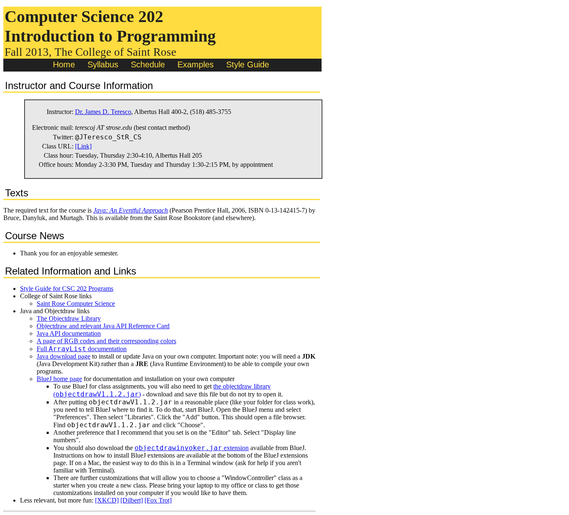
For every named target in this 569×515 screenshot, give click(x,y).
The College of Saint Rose (115, 52)
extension (192, 447)
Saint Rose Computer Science (76, 303)
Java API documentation (69, 333)
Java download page (63, 356)
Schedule (148, 64)
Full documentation (82, 348)
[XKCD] (107, 500)
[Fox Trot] (158, 500)
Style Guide (247, 64)
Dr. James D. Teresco (103, 111)
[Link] (83, 146)
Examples (195, 64)
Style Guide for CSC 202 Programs (66, 288)
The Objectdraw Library (69, 318)
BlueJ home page (59, 378)
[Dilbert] (131, 500)
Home (64, 64)
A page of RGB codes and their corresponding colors (106, 340)
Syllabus (102, 64)
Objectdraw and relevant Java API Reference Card (103, 325)
